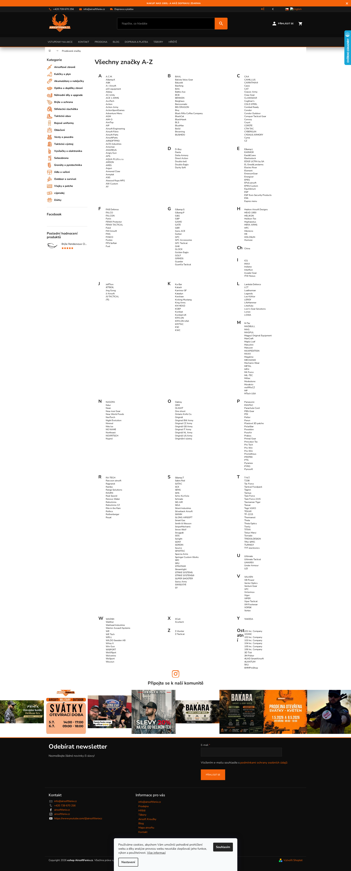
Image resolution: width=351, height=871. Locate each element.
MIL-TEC (248, 375)
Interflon (248, 269)
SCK (177, 486)
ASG (108, 177)
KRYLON (179, 317)
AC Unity (110, 95)
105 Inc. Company (253, 646)
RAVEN (109, 492)
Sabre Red (180, 480)
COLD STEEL (250, 104)
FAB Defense (112, 209)
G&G (177, 215)
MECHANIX (250, 360)
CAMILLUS (249, 79)
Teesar (247, 505)
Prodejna (101, 42)
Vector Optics (251, 583)
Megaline (248, 356)
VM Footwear (251, 604)
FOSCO (109, 237)
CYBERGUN (250, 131)
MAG (246, 329)
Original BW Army (184, 420)
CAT (246, 88)
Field (108, 227)
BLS (177, 122)
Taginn (247, 489)
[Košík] (300, 23)
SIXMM (178, 514)
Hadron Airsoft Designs (256, 209)
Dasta (178, 152)
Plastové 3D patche (254, 423)
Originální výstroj (183, 438)
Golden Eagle (181, 252)
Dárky (57, 200)
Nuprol (109, 438)
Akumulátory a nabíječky (69, 81)
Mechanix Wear (251, 363)
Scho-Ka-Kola (182, 495)
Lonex (247, 311)
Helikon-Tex (250, 218)
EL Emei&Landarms (253, 164)
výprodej (59, 193)
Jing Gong (111, 290)
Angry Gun (111, 152)
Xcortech (179, 621)
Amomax (110, 146)
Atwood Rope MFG (115, 180)
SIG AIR (179, 502)
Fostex (109, 240)
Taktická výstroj (63, 144)
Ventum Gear (250, 586)
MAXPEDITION (251, 350)
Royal (108, 517)
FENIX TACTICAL (114, 224)
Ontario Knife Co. (183, 414)
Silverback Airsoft (184, 511)
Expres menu (250, 201)
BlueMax (179, 125)
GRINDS (179, 258)
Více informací (156, 853)
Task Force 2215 (252, 499)
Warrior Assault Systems (118, 628)
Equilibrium (250, 188)
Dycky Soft (180, 167)
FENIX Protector (114, 221)
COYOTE (248, 125)
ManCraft (248, 338)
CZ (245, 140)
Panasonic (249, 402)
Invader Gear (250, 272)
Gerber (178, 233)
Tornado (248, 535)
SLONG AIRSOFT (183, 517)
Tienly (247, 526)
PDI (246, 414)
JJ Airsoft (110, 293)
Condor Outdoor (252, 113)
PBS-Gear (249, 411)
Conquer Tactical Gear (255, 116)
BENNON (179, 97)
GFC (177, 237)
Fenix (108, 218)
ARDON (110, 162)
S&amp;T (179, 477)
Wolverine (111, 655)
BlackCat (179, 116)
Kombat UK (180, 314)
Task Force (249, 495)
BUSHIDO (180, 134)
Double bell (181, 161)
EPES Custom (251, 185)
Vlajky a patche (63, 186)
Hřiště (173, 42)
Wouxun (110, 661)
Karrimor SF (181, 290)
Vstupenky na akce (60, 42)
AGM (108, 116)
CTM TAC (249, 128)
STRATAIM (180, 566)
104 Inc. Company (253, 643)
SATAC (178, 483)
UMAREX (249, 562)
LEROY (247, 299)
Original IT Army (183, 429)
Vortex (247, 610)
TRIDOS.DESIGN (252, 538)
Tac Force (249, 483)
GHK (177, 246)
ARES (108, 165)
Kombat (179, 311)
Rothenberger (112, 514)
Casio (247, 85)
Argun (109, 168)
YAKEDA (248, 619)
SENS (178, 489)
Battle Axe (180, 91)
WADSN (110, 619)
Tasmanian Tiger (252, 502)
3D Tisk (248, 652)
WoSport (110, 658)
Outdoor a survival (65, 179)
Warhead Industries (115, 625)
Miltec (247, 378)
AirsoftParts (112, 137)
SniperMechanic (183, 526)
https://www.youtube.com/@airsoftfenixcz (78, 818)
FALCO (109, 212)
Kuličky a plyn (62, 74)
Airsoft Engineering (115, 128)
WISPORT (111, 649)
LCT (246, 287)
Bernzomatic (181, 104)
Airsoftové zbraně (64, 67)
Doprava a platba (136, 42)
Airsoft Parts (112, 134)
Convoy (248, 119)
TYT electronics (252, 547)
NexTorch (110, 417)
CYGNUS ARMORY (253, 134)
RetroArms (111, 502)
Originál (179, 417)
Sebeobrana (61, 158)
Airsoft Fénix (112, 131)
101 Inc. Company (253, 631)
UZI (246, 568)
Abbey (109, 91)
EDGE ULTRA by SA (254, 161)
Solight (178, 538)
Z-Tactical (180, 634)
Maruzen (248, 347)
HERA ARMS (250, 224)
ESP (246, 192)
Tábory (158, 42)
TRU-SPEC (249, 541)
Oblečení (59, 130)
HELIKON (249, 215)
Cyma (247, 137)
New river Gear (113, 411)
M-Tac (247, 323)
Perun (247, 420)
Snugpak (179, 532)
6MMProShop (251, 667)
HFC (246, 227)
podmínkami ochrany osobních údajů (263, 762)
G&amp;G (180, 209)
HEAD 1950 (250, 212)
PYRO (247, 466)
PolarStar (249, 426)
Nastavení (128, 862)
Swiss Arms (181, 581)
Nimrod (109, 423)
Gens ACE (180, 231)
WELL (109, 637)
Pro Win (248, 447)
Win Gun (110, 646)
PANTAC (248, 405)
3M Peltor (249, 655)
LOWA (247, 314)
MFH (246, 369)
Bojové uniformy (64, 123)
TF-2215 (248, 514)
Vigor (247, 595)
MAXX (247, 353)
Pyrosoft (248, 469)
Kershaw (179, 296)
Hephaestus (250, 221)
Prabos (247, 435)
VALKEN (248, 576)
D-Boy (178, 149)
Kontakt (83, 42)
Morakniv (248, 384)
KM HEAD (180, 305)
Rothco (109, 511)
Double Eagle (181, 164)
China (247, 248)
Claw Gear (249, 95)
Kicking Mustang (183, 299)
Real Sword (111, 495)
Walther (110, 621)
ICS (246, 260)
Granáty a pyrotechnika (68, 165)
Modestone (249, 381)
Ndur (108, 405)
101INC (248, 634)
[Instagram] (175, 673)
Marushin (249, 344)
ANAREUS (111, 150)
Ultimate (248, 556)
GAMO (178, 221)
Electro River (250, 167)
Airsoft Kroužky (147, 819)
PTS (246, 460)
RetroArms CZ (113, 505)
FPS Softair (111, 243)
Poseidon (249, 429)
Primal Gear (250, 438)
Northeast (111, 432)
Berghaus (179, 101)
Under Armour (251, 565)
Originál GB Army (184, 426)
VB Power (249, 580)
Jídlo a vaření (62, 172)
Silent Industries (183, 508)
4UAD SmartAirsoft (254, 658)
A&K (108, 82)
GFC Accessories (183, 240)
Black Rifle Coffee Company (189, 113)
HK (245, 233)
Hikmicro (248, 231)
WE (107, 631)
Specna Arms (181, 554)
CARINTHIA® (251, 82)
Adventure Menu (114, 113)
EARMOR (249, 152)
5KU (246, 664)
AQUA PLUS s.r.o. (115, 159)
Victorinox (249, 592)
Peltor (247, 417)
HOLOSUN (249, 237)
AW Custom (112, 183)
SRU (177, 563)
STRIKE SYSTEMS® (184, 575)
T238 (246, 480)
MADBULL (249, 326)
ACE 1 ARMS (112, 97)
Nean (108, 408)
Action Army (112, 107)
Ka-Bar (178, 284)
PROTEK (248, 457)
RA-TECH (110, 477)
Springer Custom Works (187, 557)
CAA (246, 76)
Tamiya (247, 492)
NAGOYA (110, 402)
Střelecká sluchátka (66, 109)
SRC (177, 560)
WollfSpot (111, 652)
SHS (177, 492)
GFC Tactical (181, 243)
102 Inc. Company (253, 637)
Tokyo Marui (250, 532)
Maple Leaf (249, 341)
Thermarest (249, 517)
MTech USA (250, 393)
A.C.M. (109, 76)
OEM (177, 405)
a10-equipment (113, 88)
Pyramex (248, 463)
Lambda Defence (252, 284)
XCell (178, 619)
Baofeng (179, 85)
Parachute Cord (252, 408)
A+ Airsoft (111, 85)
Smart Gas (180, 520)
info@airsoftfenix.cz (65, 801)
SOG (177, 535)
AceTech (110, 101)
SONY (178, 541)
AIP (107, 125)
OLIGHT (179, 408)
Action (109, 104)
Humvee (248, 240)
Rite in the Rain (113, 508)
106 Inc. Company (253, 649)
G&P (177, 218)
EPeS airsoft (250, 182)
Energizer (249, 176)
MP (246, 390)
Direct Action (181, 158)
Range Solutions (114, 489)
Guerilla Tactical (183, 264)
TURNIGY (249, 544)
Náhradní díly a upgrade (68, 95)
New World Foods (115, 414)
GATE (178, 224)
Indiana (248, 266)
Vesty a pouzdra (63, 137)
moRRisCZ (249, 387)
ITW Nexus (249, 275)
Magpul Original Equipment (258, 335)
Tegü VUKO (250, 508)
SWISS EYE (180, 584)
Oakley (178, 402)
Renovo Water (113, 499)
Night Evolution (113, 420)
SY (176, 587)
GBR (177, 227)
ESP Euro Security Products (258, 195)
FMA (108, 233)
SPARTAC (180, 550)
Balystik (179, 82)
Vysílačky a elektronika (68, 151)
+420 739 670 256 (65, 805)
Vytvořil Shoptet (293, 860)
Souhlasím (223, 847)
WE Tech (110, 634)
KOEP (178, 308)
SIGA (177, 505)
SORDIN (179, 544)
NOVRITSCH (112, 435)
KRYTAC (179, 324)
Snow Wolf (180, 529)
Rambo (109, 486)
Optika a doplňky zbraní (68, 88)
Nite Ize (109, 426)
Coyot (247, 122)
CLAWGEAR (250, 97)
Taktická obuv (62, 116)
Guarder (179, 261)
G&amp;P (179, 212)
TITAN (247, 529)
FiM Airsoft (111, 231)
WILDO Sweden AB (115, 640)
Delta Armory (181, 155)
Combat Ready (251, 107)
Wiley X (110, 643)
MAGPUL (249, 332)
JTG (107, 299)
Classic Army (250, 91)
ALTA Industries (113, 143)
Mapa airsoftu (146, 827)
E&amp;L (248, 149)
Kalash (178, 287)
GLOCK (179, 249)
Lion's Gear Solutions (255, 308)
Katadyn (179, 293)
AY (107, 186)
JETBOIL (110, 287)
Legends (248, 293)
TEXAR (248, 511)
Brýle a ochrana (63, 102)
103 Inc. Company (253, 640)
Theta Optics (250, 523)
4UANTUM (249, 661)
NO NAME (111, 429)
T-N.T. (247, 477)
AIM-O (109, 119)
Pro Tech (248, 444)
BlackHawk (180, 119)
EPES (247, 179)
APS (108, 156)
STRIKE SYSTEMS (184, 572)
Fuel (108, 246)
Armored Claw (113, 171)
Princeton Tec (251, 441)
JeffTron (109, 284)
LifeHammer (250, 302)
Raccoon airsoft (113, 480)
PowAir (248, 432)
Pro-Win (248, 450)
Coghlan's (249, 101)
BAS (177, 88)
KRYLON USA (182, 321)
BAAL (178, 76)
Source (178, 547)
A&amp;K (110, 79)
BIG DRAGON (182, 107)
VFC (246, 589)
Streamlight (180, 569)
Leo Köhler (249, 296)
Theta (247, 520)
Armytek (110, 174)
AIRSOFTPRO (113, 140)
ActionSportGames (115, 110)
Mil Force (249, 372)
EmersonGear (251, 173)
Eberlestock (250, 158)
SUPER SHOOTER (184, 578)
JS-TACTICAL (112, 296)
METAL (248, 366)
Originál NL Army (183, 432)
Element (248, 170)
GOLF (178, 255)
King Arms (180, 302)
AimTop (109, 122)
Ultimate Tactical (252, 559)
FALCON (110, 215)
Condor (248, 110)
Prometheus (250, 453)
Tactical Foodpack (253, 486)
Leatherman (250, 290)
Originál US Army (183, 435)
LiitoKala (248, 305)
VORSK (248, 607)
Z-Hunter (179, 631)
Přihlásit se (213, 774)
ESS (246, 198)
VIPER (247, 598)
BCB (177, 95)
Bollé (177, 128)
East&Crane (250, 155)
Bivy (177, 110)
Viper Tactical (251, 601)
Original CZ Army (183, 423)
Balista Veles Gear (184, 79)
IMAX (247, 263)
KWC (177, 330)
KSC (177, 327)
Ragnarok (110, 483)
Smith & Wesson (183, 523)
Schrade (179, 499)
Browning (180, 131)
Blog (116, 42)
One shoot (180, 411)
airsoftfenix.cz (62, 810)
